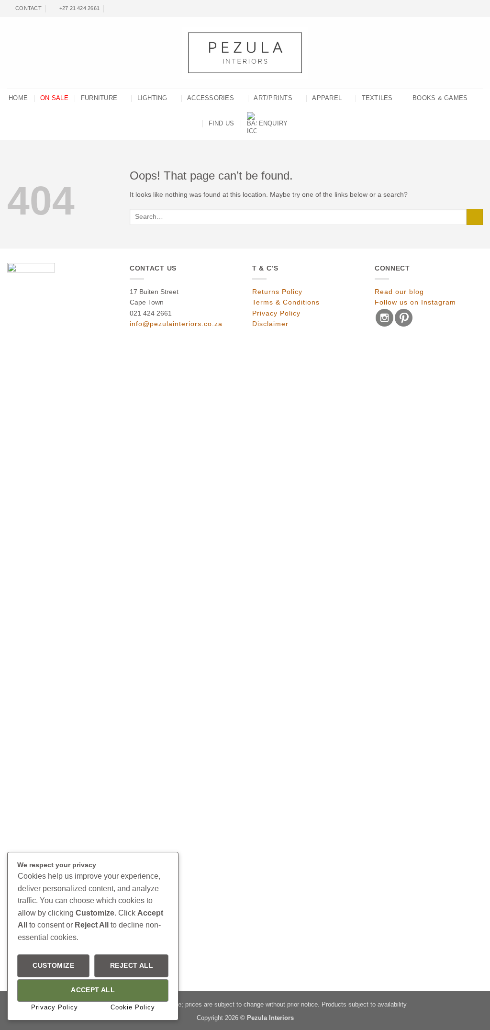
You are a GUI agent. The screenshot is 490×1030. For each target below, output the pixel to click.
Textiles (377, 98)
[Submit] (475, 217)
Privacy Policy (276, 313)
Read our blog (399, 291)
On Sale (54, 98)
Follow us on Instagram (415, 302)
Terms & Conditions (286, 302)
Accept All (93, 990)
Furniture (99, 98)
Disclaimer (270, 324)
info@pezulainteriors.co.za (176, 324)
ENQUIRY (273, 123)
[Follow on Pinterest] (478, 8)
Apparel (327, 98)
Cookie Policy (133, 1007)
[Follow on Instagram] (471, 8)
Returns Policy (277, 291)
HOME (18, 98)
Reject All (131, 965)
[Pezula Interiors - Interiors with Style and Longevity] (245, 52)
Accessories (210, 98)
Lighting (152, 98)
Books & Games (440, 98)
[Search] (112, 8)
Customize (53, 965)
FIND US (221, 123)
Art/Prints (273, 98)
